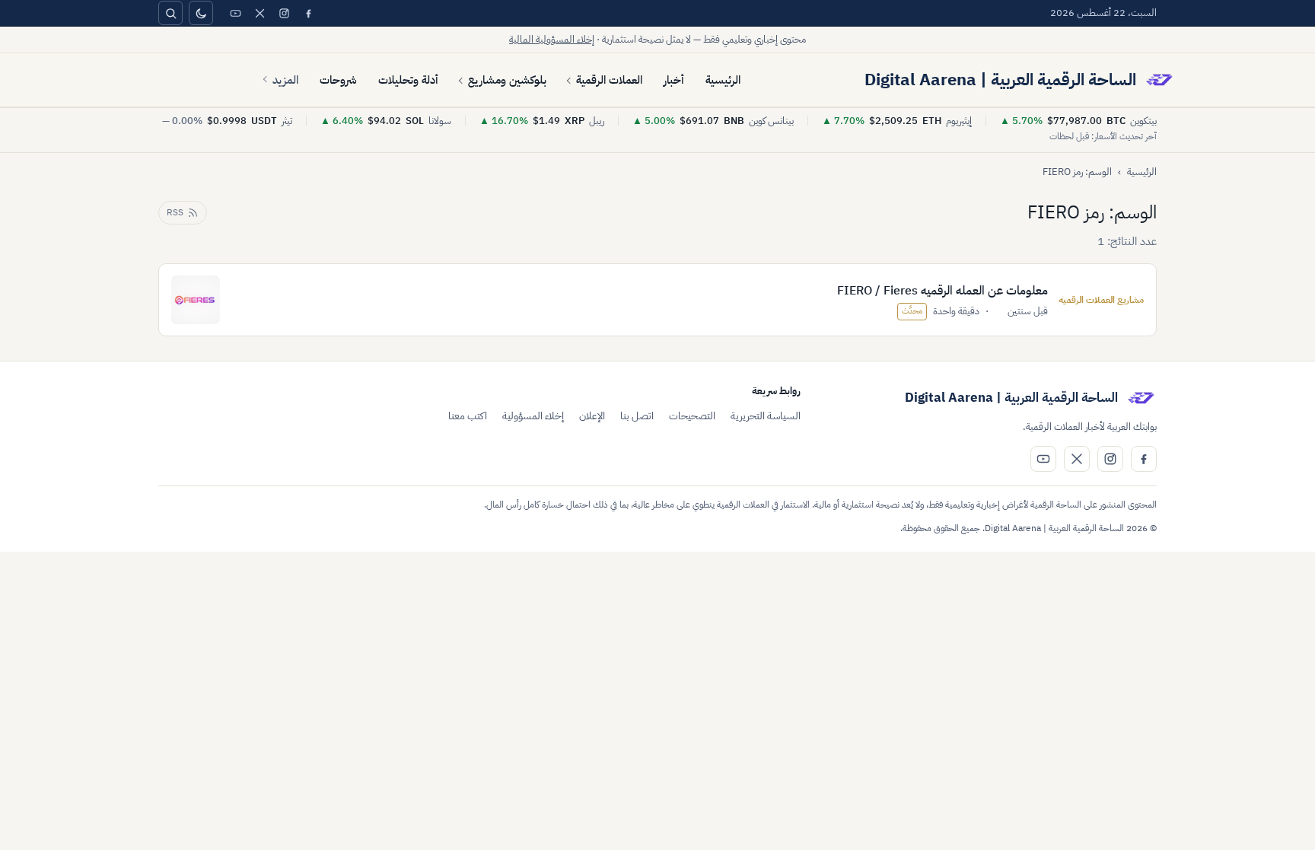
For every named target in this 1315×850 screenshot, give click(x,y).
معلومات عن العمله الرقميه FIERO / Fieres (942, 291)
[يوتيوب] (235, 13)
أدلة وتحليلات (408, 80)
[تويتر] (259, 13)
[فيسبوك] (308, 13)
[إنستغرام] (284, 13)
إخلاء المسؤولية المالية (551, 39)
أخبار (674, 80)
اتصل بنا (637, 416)
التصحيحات (692, 416)
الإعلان (592, 416)
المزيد (285, 80)
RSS (175, 212)
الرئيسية (722, 80)
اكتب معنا (467, 416)
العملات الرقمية (609, 80)
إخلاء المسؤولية (533, 416)
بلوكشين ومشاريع (507, 80)
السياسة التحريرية (766, 416)
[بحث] (170, 13)
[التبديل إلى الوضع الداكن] (201, 13)
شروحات (338, 80)
